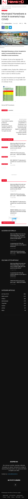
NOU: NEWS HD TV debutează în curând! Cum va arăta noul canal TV (18, 162)
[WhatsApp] (6, 27)
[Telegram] (10, 27)
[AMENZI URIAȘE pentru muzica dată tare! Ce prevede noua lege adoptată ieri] (5, 212)
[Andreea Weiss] (3, 23)
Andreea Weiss (8, 23)
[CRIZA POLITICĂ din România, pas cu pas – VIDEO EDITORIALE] (5, 154)
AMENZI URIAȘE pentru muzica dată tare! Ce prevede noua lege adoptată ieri (18, 211)
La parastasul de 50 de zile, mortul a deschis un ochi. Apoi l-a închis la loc (18, 245)
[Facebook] (3, 27)
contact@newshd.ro (13, 474)
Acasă (3, 6)
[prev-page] (3, 168)
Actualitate (10, 110)
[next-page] (5, 168)
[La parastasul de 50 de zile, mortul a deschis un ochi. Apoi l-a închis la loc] (5, 245)
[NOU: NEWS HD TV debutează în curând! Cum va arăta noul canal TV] (5, 162)
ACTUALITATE (8, 6)
